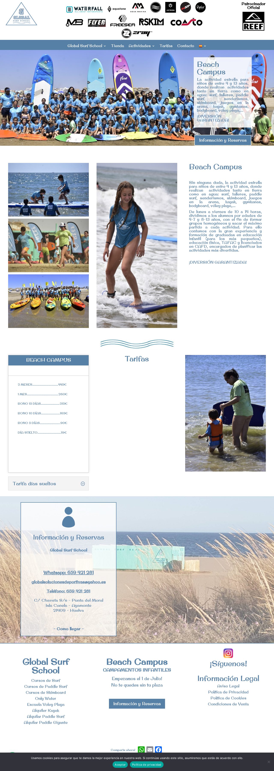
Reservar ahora (51, 460)
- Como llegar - (69, 628)
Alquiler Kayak (45, 710)
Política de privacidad (146, 764)
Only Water (45, 698)
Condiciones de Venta (228, 704)
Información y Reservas (223, 140)
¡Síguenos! (228, 663)
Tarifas (166, 46)
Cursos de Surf (45, 680)
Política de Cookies (228, 698)
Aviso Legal (228, 686)
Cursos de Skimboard (46, 692)
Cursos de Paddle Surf (45, 686)
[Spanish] (203, 47)
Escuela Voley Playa (45, 704)
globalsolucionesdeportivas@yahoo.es (68, 581)
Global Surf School (84, 46)
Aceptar (120, 764)
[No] (269, 762)
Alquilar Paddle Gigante (46, 722)
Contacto (185, 46)
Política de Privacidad (228, 692)
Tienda (117, 46)
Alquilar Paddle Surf (45, 716)
